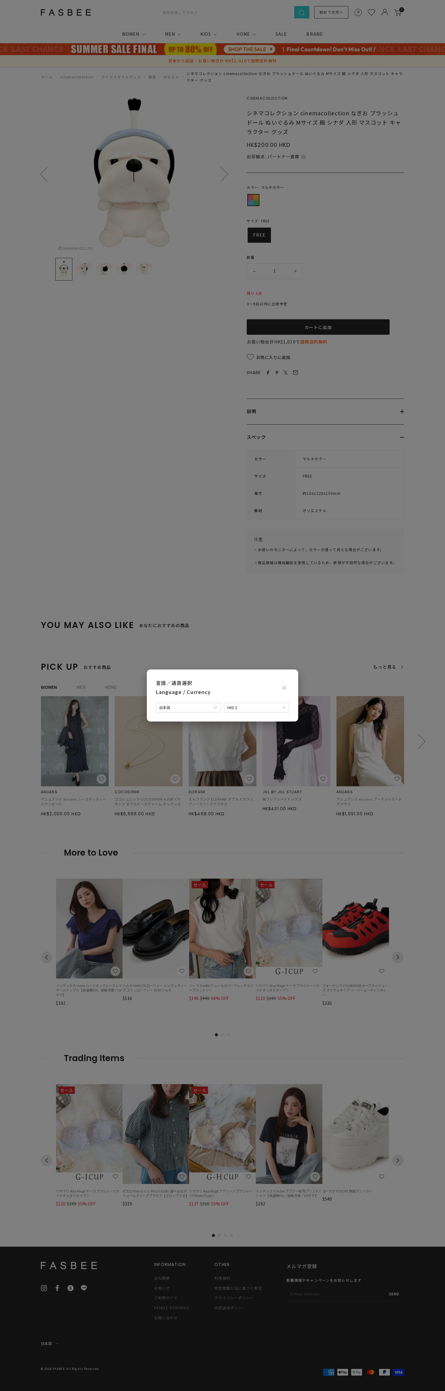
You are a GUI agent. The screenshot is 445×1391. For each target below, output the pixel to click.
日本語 (164, 707)
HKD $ (232, 707)
